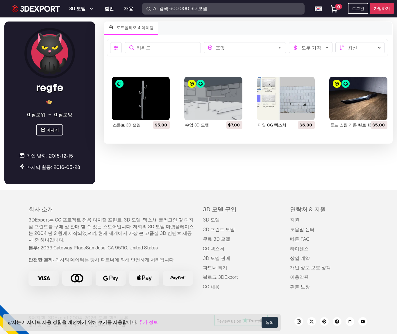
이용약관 (299, 277)
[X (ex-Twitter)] (311, 322)
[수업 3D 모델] (213, 98)
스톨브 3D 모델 (127, 125)
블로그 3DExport (220, 277)
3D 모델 (211, 220)
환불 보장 (300, 287)
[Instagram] (299, 322)
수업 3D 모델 (197, 125)
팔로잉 (63, 115)
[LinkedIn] (350, 322)
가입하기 (382, 8)
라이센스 (299, 249)
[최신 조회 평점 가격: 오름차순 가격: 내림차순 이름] (360, 47)
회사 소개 (40, 209)
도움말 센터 (302, 229)
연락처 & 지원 (308, 209)
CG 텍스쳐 (213, 249)
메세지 (52, 130)
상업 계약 (300, 258)
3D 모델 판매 (216, 258)
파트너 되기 (215, 268)
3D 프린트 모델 (219, 229)
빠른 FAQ (300, 239)
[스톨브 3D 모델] (141, 98)
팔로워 (36, 115)
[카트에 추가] (149, 112)
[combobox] (249, 48)
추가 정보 (148, 322)
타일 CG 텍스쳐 (272, 125)
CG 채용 (211, 287)
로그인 (358, 8)
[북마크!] (161, 112)
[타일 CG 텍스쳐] (286, 98)
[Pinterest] (324, 322)
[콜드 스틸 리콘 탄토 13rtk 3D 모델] (358, 98)
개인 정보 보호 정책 (310, 268)
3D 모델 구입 (220, 209)
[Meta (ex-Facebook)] (337, 322)
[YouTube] (363, 322)
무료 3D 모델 (216, 239)
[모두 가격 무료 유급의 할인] (310, 47)
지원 (294, 220)
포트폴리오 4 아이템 (134, 27)
